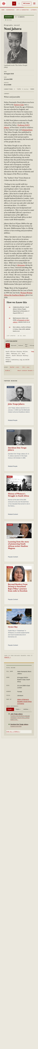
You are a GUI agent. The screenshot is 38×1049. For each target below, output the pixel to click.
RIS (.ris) (26, 367)
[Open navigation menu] (34, 3)
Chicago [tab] (32, 345)
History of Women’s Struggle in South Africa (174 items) (24, 701)
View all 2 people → (13, 731)
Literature (34, 10)
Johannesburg (27, 130)
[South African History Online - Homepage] (4, 3)
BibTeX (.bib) (14, 367)
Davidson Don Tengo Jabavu (17, 449)
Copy (32, 351)
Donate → (7, 657)
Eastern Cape (19, 105)
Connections (9, 89)
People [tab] (10, 709)
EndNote (7, 370)
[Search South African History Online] (14, 4)
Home (3, 10)
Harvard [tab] (13, 345)
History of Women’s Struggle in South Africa (18, 495)
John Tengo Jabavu (16, 404)
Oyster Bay (13, 627)
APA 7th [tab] (8, 345)
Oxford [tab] (21, 345)
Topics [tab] (18, 709)
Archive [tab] (26, 709)
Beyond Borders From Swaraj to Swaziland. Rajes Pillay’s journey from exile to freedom (17, 587)
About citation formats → (26, 370)
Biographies (10, 10)
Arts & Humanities (22, 10)
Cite (22, 89)
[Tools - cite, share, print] (19, 3)
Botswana (21, 265)
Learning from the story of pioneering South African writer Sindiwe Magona (18, 545)
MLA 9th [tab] (26, 345)
